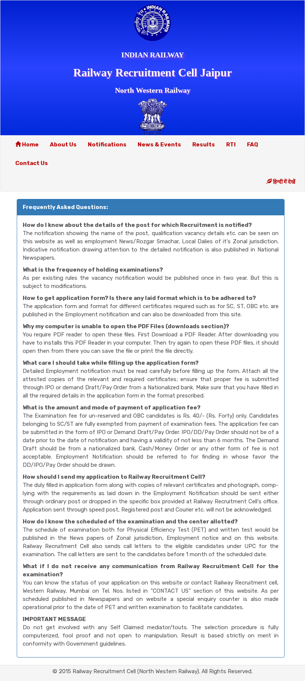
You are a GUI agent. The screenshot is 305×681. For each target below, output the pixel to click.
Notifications (107, 144)
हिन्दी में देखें (283, 181)
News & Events (159, 144)
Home (30, 144)
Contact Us (31, 163)
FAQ (252, 144)
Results (203, 144)
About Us (63, 144)
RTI (231, 144)
